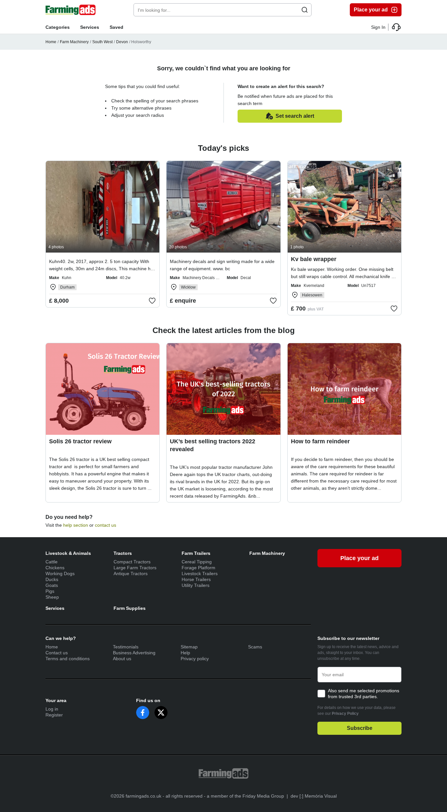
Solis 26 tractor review (80, 441)
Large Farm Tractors (135, 567)
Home (50, 42)
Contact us (56, 652)
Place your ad (371, 9)
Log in (51, 709)
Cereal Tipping (197, 561)
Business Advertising (134, 652)
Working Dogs (60, 573)
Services (89, 27)
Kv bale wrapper (313, 259)
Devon (122, 42)
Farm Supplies (130, 608)
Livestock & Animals (68, 553)
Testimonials (125, 646)
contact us (105, 525)
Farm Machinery (74, 42)
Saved (116, 27)
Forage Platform (198, 567)
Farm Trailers (196, 553)
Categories (57, 27)
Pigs (49, 591)
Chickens (54, 567)
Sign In (378, 27)
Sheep (52, 597)
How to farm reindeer (320, 441)
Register (54, 714)
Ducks (51, 579)
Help (185, 652)
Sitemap (189, 646)
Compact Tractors (132, 561)
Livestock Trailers (200, 573)
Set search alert (295, 116)
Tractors (123, 553)
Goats (51, 585)
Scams (255, 646)
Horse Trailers (196, 579)
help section (75, 525)
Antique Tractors (131, 573)
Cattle (51, 561)
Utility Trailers (195, 585)
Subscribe (359, 728)
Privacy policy (195, 658)
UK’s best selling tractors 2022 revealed (212, 445)
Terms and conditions (67, 658)
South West (102, 42)
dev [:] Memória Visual (314, 796)
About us (122, 658)
